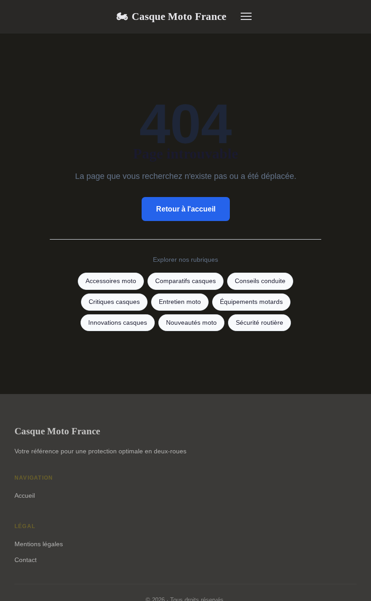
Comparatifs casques (185, 281)
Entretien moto (180, 301)
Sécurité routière (259, 322)
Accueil (24, 495)
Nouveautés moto (191, 322)
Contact (25, 559)
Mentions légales (38, 544)
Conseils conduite (260, 281)
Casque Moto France (171, 16)
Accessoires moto (111, 281)
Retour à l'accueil (185, 209)
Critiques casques (114, 301)
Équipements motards (251, 301)
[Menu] (246, 16)
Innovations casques (117, 322)
